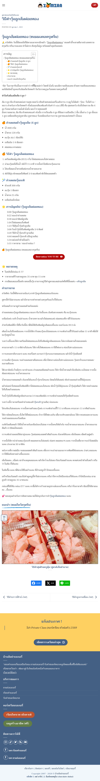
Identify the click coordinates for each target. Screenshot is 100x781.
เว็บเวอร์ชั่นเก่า (10, 672)
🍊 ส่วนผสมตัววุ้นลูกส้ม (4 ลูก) (19, 61)
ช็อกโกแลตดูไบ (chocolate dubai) (59, 776)
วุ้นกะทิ (37, 402)
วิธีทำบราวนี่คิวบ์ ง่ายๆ (16, 597)
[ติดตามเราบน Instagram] (6, 742)
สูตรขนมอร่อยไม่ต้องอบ (10, 15)
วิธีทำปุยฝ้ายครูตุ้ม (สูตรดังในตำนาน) (50, 567)
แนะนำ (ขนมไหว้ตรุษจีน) (17, 79)
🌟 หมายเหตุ (12, 73)
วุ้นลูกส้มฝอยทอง (58, 496)
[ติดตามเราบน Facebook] (6, 750)
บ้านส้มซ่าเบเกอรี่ (62, 773)
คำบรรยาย (11, 76)
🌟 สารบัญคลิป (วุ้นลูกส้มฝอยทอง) (20, 70)
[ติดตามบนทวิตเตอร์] (15, 742)
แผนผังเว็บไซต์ (58, 768)
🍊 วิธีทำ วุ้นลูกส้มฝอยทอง (17, 64)
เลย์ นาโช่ (38, 776)
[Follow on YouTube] (25, 742)
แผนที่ (47, 768)
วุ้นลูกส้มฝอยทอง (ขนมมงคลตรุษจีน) (19, 58)
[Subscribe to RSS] (20, 742)
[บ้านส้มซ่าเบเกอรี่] (50, 5)
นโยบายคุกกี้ (71, 768)
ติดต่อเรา (39, 768)
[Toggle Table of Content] (32, 54)
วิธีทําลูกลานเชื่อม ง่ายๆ (83, 597)
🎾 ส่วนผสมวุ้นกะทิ (15, 67)
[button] (3, 5)
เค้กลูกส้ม (81, 281)
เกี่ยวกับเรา (28, 768)
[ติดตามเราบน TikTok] (10, 742)
